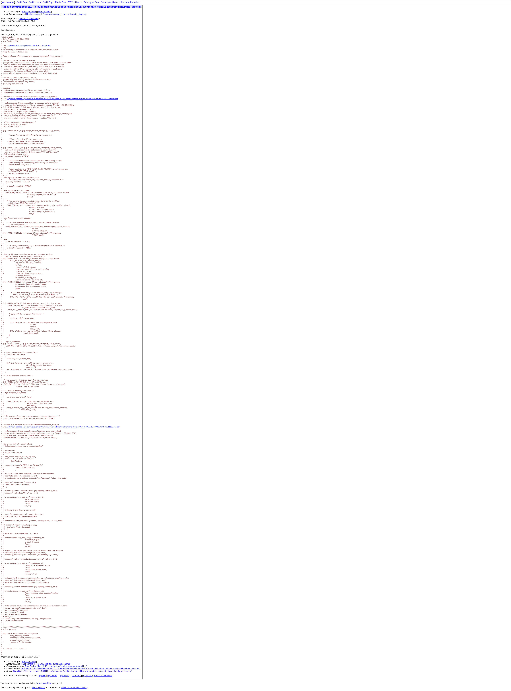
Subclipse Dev (91, 2)
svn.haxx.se (8, 2)
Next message (33, 14)
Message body (29, 12)
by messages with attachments (97, 675)
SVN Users (35, 2)
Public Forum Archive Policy (74, 687)
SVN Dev (22, 2)
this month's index (129, 2)
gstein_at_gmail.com (28, 18)
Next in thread (69, 14)
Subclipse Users (109, 2)
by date (42, 675)
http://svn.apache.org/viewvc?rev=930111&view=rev (29, 45)
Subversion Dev (43, 683)
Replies (82, 14)
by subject (64, 675)
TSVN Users (74, 2)
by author (76, 675)
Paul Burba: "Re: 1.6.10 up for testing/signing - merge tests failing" (56, 666)
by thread (52, 675)
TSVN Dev (60, 2)
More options (44, 12)
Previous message (51, 14)
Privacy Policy (38, 687)
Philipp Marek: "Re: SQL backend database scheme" (46, 664)
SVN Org (48, 2)
